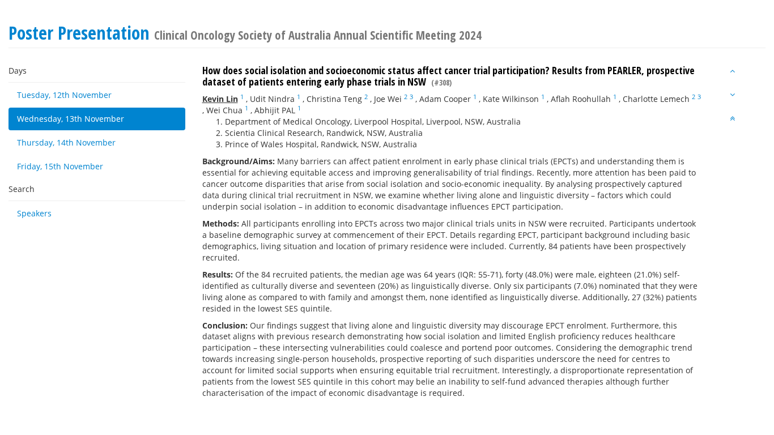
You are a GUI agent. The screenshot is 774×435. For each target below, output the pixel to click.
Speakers (34, 213)
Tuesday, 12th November (64, 94)
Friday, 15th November (60, 166)
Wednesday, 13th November (70, 118)
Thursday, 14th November (66, 142)
